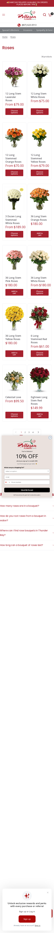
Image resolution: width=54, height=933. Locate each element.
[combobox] (26, 471)
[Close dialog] (50, 437)
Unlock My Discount (27, 490)
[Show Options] (48, 471)
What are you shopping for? (14, 468)
